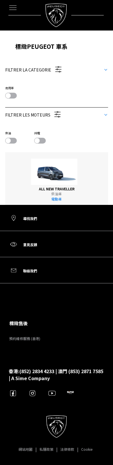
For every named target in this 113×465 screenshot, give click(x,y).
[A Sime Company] (71, 393)
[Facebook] (13, 393)
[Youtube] (52, 393)
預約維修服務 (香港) (24, 338)
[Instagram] (32, 393)
